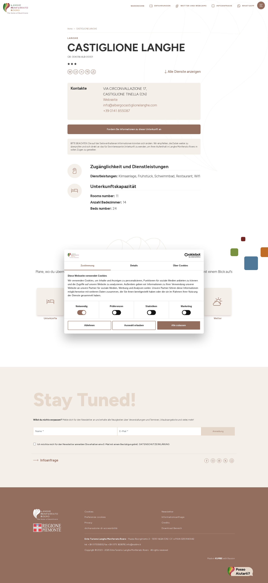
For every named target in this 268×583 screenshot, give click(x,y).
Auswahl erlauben (134, 325)
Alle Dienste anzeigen (184, 72)
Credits (166, 522)
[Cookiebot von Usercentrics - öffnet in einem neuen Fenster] (186, 255)
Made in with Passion (221, 558)
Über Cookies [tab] (180, 265)
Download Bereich (172, 528)
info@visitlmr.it (134, 544)
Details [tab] (134, 265)
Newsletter (168, 511)
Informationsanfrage (173, 517)
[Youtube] (213, 460)
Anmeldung (218, 431)
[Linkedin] (231, 460)
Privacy (88, 522)
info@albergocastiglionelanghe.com (130, 105)
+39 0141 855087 (116, 111)
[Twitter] (226, 460)
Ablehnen (89, 325)
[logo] (15, 8)
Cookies (89, 511)
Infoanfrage (49, 460)
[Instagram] (219, 460)
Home (69, 29)
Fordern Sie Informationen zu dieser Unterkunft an (134, 129)
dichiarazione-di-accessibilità (101, 528)
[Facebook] (207, 460)
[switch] (116, 312)
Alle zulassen (178, 325)
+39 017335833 (95, 544)
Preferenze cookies (95, 517)
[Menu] (261, 5)
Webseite (110, 100)
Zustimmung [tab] (87, 265)
